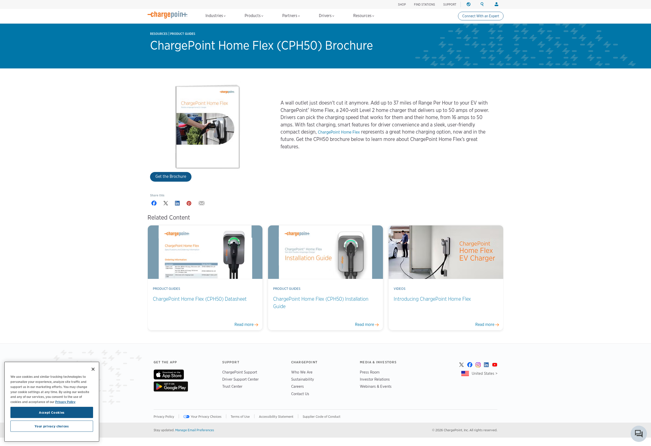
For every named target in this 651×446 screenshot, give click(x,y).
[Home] (167, 15)
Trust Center (232, 386)
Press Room (370, 372)
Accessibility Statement (276, 416)
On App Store (169, 374)
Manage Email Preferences (194, 430)
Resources (363, 15)
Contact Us (300, 393)
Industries (214, 15)
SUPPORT (449, 4)
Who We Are (302, 372)
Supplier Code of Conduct (322, 416)
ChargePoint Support (239, 372)
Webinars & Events (376, 386)
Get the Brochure (170, 176)
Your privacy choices (52, 426)
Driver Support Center (240, 379)
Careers (297, 386)
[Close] (93, 369)
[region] (51, 402)
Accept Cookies (52, 412)
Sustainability (302, 379)
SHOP (402, 4)
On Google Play (171, 386)
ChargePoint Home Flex (339, 132)
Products (253, 15)
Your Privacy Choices (206, 416)
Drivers (326, 15)
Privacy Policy (164, 416)
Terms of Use (240, 416)
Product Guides (182, 34)
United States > (484, 373)
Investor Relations (375, 379)
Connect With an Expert (480, 16)
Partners (290, 15)
